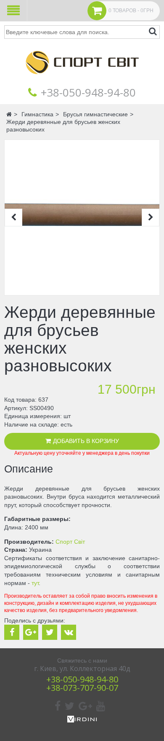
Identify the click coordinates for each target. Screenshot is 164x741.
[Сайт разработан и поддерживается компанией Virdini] (82, 720)
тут (35, 583)
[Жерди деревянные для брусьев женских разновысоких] (82, 217)
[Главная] (82, 80)
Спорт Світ (70, 541)
